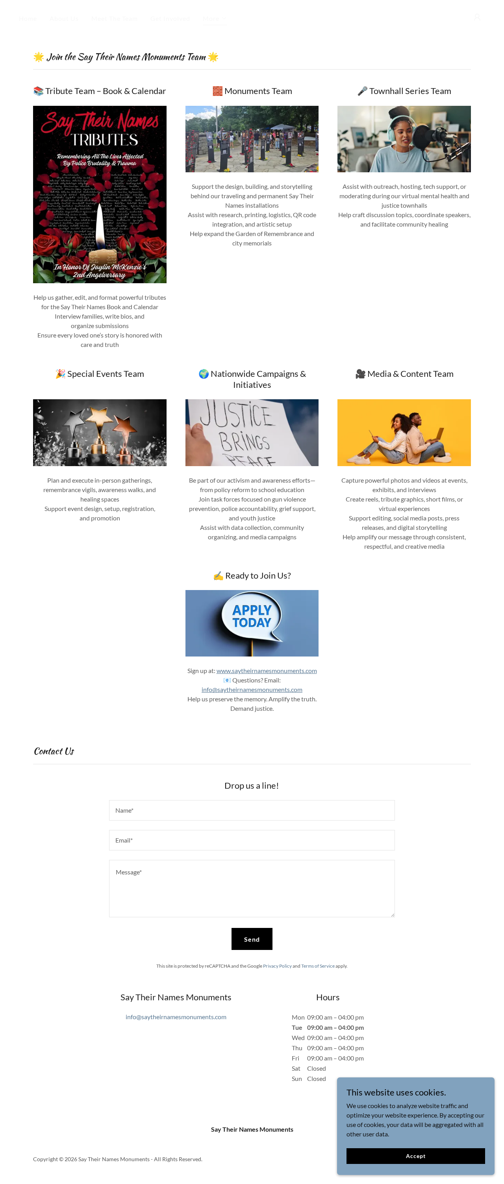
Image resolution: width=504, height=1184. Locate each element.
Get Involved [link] (170, 18)
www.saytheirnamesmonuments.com (267, 670)
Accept (415, 1156)
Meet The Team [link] (114, 18)
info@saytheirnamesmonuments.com (252, 689)
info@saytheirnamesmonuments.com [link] (176, 1016)
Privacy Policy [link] (277, 966)
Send (252, 939)
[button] (215, 19)
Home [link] (28, 18)
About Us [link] (64, 18)
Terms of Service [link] (318, 966)
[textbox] (252, 810)
